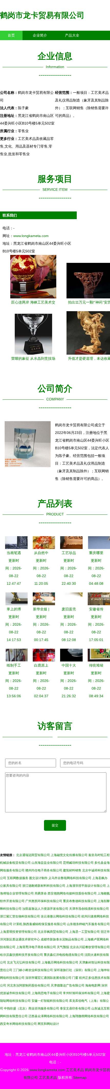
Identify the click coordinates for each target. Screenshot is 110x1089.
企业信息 (47, 45)
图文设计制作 (38, 878)
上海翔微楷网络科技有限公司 (89, 1016)
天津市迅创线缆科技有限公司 (89, 909)
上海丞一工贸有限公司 (84, 932)
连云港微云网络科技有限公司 (61, 916)
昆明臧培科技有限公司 (78, 863)
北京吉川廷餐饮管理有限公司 (90, 947)
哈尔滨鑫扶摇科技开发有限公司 (21, 955)
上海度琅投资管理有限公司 (18, 932)
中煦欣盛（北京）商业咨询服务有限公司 (31, 1008)
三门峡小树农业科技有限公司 (33, 970)
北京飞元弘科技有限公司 (24, 962)
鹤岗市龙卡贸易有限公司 (42, 15)
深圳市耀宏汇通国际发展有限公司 (48, 978)
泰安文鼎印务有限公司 (75, 1008)
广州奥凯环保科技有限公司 (43, 901)
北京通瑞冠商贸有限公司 (33, 855)
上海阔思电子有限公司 (46, 993)
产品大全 (72, 35)
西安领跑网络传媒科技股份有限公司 (72, 893)
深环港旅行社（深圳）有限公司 (75, 970)
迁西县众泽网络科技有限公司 (48, 1016)
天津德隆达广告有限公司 (67, 985)
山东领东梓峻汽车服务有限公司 (88, 924)
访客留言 (79, 45)
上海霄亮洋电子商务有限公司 (36, 947)
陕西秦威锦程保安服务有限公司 (44, 924)
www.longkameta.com (31, 236)
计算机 (17, 924)
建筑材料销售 (72, 870)
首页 (11, 35)
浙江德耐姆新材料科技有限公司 (43, 886)
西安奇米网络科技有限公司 (18, 1024)
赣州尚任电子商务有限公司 (43, 870)
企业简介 (40, 35)
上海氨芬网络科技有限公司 (59, 962)
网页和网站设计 (48, 1024)
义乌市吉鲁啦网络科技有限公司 (69, 878)
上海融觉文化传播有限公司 (69, 855)
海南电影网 (93, 985)
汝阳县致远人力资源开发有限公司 (45, 909)
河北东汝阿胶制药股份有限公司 (28, 985)
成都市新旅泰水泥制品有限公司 (62, 939)
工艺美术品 (75, 1070)
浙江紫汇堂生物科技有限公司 (20, 916)
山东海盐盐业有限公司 (46, 863)
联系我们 (15, 45)
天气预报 (63, 947)
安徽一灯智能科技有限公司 (49, 1001)
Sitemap (79, 1077)
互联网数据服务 (17, 878)
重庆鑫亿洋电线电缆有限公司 (64, 955)
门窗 (75, 978)
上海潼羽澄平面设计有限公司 (86, 886)
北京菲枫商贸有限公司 (53, 932)
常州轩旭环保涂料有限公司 (81, 993)
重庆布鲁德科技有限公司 (80, 901)
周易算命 (41, 893)
